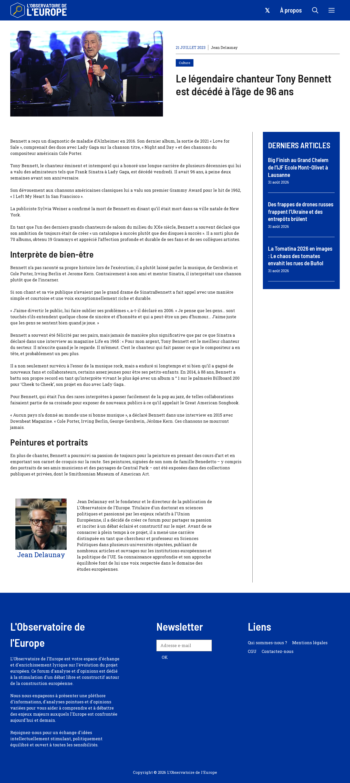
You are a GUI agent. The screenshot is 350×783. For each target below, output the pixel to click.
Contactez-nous (277, 651)
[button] (315, 10)
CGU (252, 651)
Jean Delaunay (224, 47)
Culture (184, 62)
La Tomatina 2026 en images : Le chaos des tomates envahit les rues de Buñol (300, 255)
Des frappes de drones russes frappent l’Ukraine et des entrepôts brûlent (300, 211)
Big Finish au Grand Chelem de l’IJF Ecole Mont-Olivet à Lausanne (298, 167)
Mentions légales (309, 642)
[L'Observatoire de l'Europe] (39, 10)
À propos (291, 10)
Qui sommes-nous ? (267, 642)
